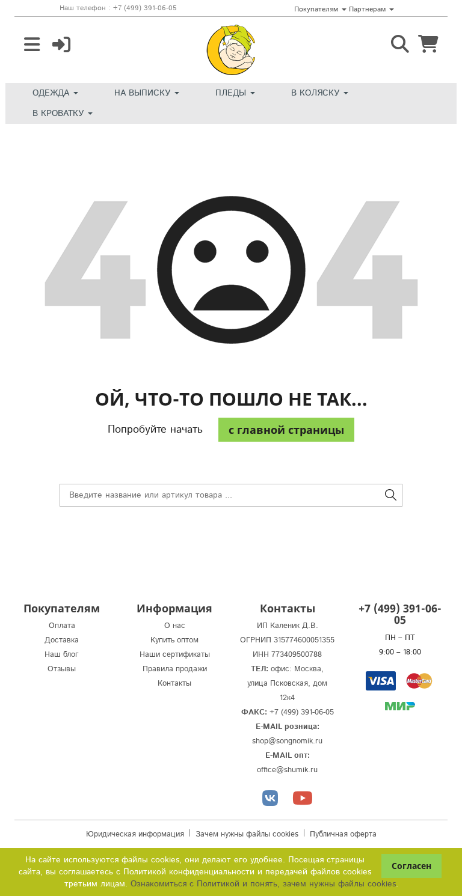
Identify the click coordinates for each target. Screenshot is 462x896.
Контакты (174, 683)
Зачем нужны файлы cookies (247, 834)
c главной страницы (286, 429)
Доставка (62, 640)
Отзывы (62, 669)
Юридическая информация (135, 834)
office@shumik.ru (287, 770)
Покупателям (317, 9)
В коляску (316, 93)
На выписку (143, 93)
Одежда (52, 93)
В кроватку (59, 114)
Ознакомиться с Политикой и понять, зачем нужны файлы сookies (263, 884)
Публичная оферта (343, 834)
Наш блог (62, 654)
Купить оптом (174, 640)
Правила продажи (175, 669)
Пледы (232, 93)
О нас (174, 626)
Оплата (62, 626)
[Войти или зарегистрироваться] (61, 45)
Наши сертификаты (175, 654)
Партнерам (368, 9)
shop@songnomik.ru (287, 741)
